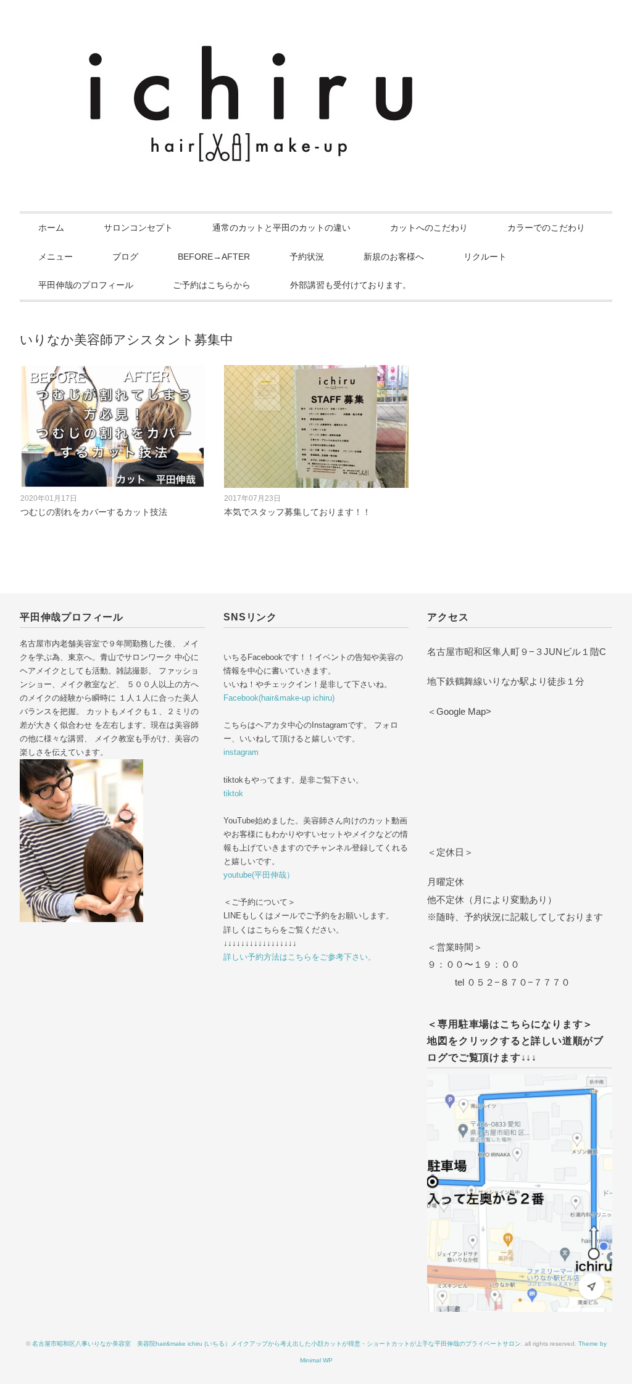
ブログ (125, 257)
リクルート (485, 257)
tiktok (233, 793)
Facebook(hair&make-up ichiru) (279, 697)
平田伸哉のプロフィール (85, 285)
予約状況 (306, 257)
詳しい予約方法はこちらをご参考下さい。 (299, 957)
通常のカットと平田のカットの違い (281, 228)
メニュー (55, 257)
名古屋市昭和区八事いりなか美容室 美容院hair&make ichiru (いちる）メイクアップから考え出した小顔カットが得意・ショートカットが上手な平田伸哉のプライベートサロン (276, 1343)
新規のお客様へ (394, 257)
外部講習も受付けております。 (350, 285)
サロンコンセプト (138, 228)
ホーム (51, 228)
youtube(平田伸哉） (258, 874)
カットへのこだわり (429, 228)
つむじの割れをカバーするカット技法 (93, 512)
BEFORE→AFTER (214, 257)
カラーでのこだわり (546, 228)
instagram (241, 752)
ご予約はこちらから (212, 285)
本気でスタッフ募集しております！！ (297, 512)
